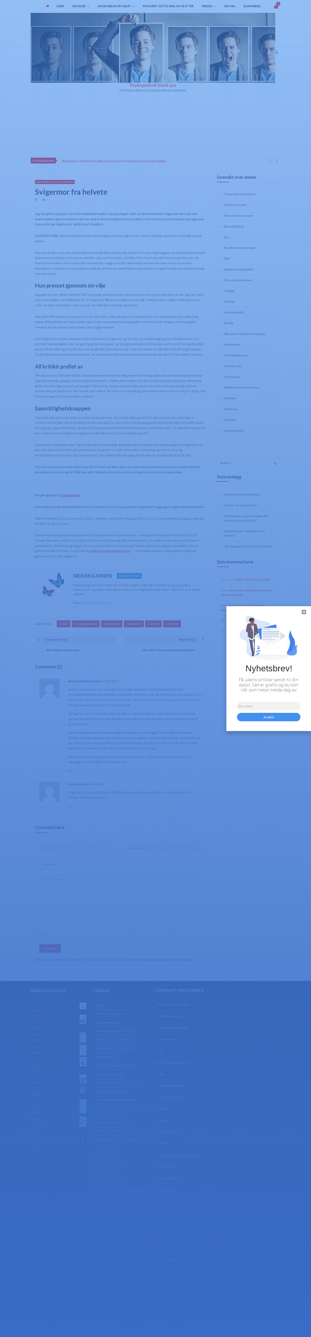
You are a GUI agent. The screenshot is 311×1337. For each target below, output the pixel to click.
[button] (303, 612)
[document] (155, 668)
